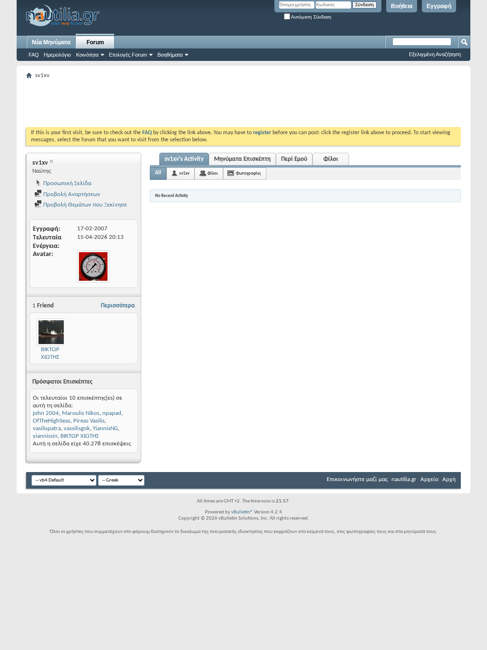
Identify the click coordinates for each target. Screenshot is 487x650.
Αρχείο (429, 479)
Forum (95, 42)
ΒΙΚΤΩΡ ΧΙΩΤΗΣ (79, 436)
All (158, 173)
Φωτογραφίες (248, 173)
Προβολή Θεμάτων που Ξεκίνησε (84, 205)
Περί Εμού (294, 159)
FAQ (34, 55)
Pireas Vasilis (89, 421)
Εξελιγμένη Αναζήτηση (435, 54)
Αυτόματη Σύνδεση (310, 17)
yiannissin (45, 436)
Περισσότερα (118, 306)
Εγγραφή (439, 6)
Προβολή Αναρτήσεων (71, 194)
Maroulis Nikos (80, 413)
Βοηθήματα (170, 55)
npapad (111, 413)
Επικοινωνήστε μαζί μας (357, 479)
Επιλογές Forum (128, 55)
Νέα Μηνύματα (51, 42)
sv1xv (184, 173)
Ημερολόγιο (57, 55)
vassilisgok (77, 428)
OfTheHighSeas (51, 421)
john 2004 (46, 413)
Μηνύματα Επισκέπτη (242, 159)
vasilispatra (47, 428)
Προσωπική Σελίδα (66, 183)
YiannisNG (105, 428)
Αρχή (449, 479)
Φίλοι (330, 159)
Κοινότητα (87, 55)
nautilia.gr (404, 479)
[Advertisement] (199, 103)
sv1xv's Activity (184, 159)
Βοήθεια (401, 6)
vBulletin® (242, 512)
